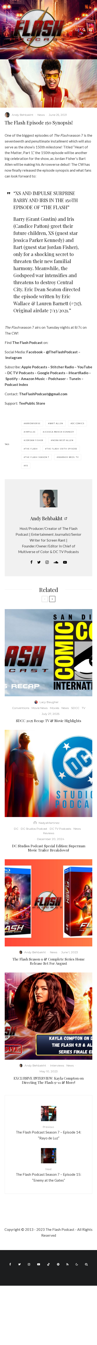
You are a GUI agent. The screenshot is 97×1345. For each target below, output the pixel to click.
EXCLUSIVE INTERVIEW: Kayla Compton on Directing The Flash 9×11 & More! (49, 1080)
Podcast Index (16, 384)
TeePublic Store (32, 403)
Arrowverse (32, 423)
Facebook (34, 352)
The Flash (31, 449)
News (41, 115)
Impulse (30, 432)
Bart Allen (56, 423)
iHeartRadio (78, 373)
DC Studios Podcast (34, 828)
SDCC (75, 708)
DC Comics (78, 423)
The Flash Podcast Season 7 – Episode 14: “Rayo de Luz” (48, 1132)
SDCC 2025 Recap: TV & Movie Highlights (48, 721)
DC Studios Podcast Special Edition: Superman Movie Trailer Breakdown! (48, 848)
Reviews (48, 833)
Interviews (57, 1065)
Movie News (40, 708)
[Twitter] (19, 1264)
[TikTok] (48, 1264)
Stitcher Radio (62, 367)
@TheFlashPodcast (62, 352)
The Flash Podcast (27, 342)
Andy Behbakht (22, 115)
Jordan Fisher (34, 440)
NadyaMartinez (49, 823)
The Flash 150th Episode (62, 449)
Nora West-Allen (62, 440)
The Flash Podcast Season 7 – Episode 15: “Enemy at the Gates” (48, 1174)
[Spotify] (58, 1264)
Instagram (13, 357)
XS (26, 465)
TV (83, 708)
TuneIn (75, 379)
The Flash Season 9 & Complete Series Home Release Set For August (48, 961)
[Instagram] (29, 1264)
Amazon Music (33, 379)
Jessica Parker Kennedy (59, 432)
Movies (54, 708)
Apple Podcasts (34, 367)
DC (16, 828)
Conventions (20, 708)
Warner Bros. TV (68, 457)
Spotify (11, 379)
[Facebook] (10, 1264)
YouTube (84, 367)
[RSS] (67, 1264)
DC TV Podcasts (20, 373)
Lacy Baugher (49, 702)
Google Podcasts (51, 373)
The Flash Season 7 (37, 457)
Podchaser (57, 379)
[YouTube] (39, 1264)
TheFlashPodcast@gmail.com (43, 394)
